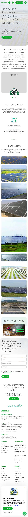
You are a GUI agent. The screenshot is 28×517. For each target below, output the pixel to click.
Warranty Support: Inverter (19, 478)
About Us (3, 448)
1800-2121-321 (10, 436)
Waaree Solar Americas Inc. (20, 455)
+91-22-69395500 (12, 431)
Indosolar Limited (19, 459)
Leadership (4, 444)
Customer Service (19, 471)
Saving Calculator (5, 480)
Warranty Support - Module (19, 482)
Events (3, 473)
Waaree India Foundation (4, 451)
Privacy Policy (8, 372)
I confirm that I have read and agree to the (13, 372)
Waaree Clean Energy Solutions (20, 452)
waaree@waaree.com (10, 437)
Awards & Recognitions (7, 446)
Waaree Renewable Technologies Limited (20, 444)
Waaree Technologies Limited (20, 448)
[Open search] (13, 2)
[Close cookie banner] (25, 487)
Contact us (17, 469)
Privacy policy (18, 475)
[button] (6, 37)
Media (2, 469)
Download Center (5, 477)
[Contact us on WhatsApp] (25, 514)
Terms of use (18, 473)
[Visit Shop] (9, 2)
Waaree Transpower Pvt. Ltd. (20, 461)
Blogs (2, 471)
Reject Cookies (8, 512)
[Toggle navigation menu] (25, 2)
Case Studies (4, 475)
